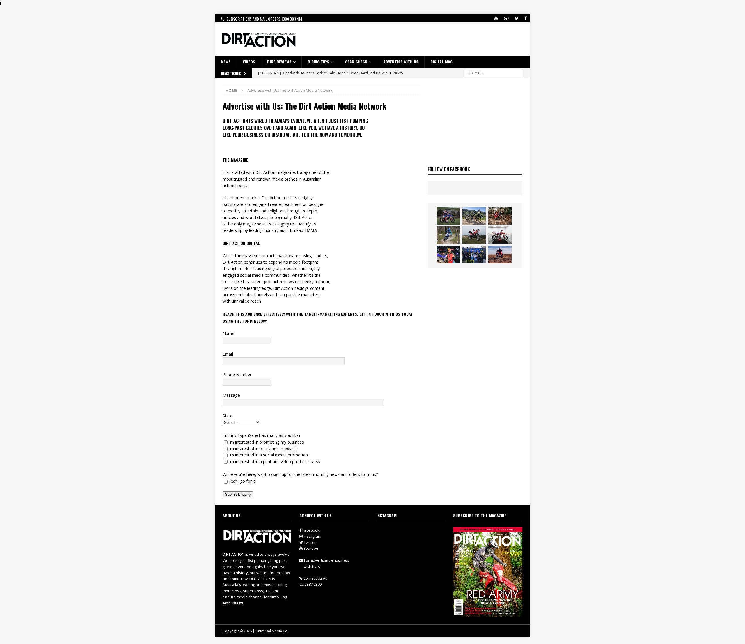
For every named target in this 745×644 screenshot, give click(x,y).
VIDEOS (249, 62)
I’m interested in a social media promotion (268, 455)
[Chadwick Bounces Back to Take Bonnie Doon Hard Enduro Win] (448, 216)
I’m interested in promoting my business (266, 442)
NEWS (226, 62)
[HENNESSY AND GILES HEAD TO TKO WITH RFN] (500, 216)
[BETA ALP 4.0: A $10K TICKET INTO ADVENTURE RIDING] (474, 235)
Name (228, 333)
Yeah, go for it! (242, 481)
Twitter (309, 542)
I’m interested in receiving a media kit (263, 448)
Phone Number (237, 374)
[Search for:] (493, 72)
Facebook (310, 530)
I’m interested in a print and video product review (274, 461)
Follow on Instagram (414, 543)
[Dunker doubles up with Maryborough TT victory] (448, 254)
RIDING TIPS (318, 62)
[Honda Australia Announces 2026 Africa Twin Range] (500, 254)
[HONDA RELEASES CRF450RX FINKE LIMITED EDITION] (500, 235)
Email (228, 354)
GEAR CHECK (356, 62)
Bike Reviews (279, 62)
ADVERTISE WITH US (400, 62)
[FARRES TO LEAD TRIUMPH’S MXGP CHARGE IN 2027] (474, 216)
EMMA (310, 230)
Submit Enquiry (238, 494)
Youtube (310, 548)
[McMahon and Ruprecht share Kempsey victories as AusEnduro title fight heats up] (448, 235)
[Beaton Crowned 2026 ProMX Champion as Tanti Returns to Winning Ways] (474, 254)
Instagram (312, 536)
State (228, 416)
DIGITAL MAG (441, 62)
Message (231, 395)
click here (312, 566)
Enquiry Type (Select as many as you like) (261, 435)
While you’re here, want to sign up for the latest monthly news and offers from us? (300, 474)
